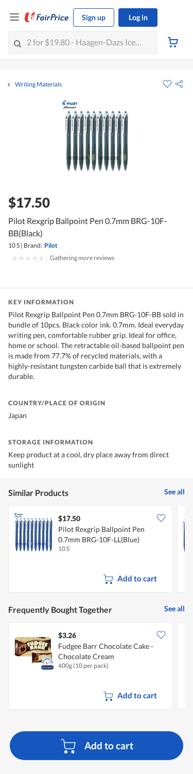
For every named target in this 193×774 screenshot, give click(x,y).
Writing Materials (38, 84)
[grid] (96, 550)
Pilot (51, 245)
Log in (138, 17)
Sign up (94, 17)
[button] (179, 84)
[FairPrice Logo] (47, 17)
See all (174, 491)
